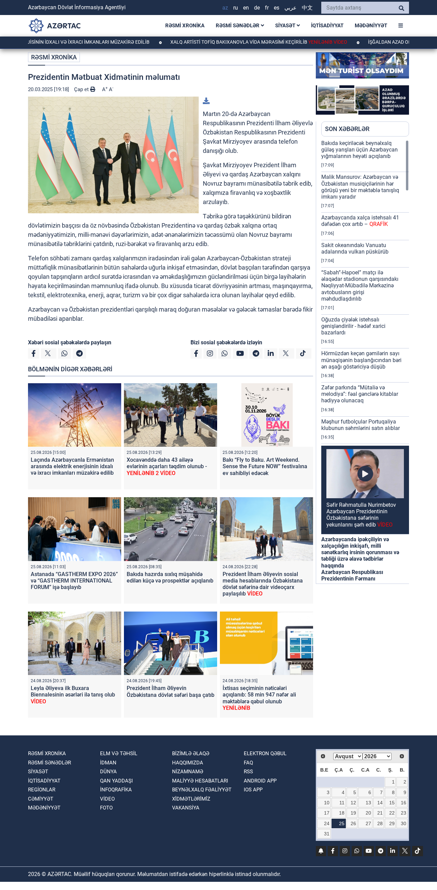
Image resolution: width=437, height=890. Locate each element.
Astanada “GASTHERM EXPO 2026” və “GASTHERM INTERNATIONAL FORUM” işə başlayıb (74, 580)
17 (326, 813)
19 (353, 813)
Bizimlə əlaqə (190, 753)
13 (368, 802)
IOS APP (253, 790)
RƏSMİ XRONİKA (185, 26)
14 (380, 802)
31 (326, 833)
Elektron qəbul (265, 753)
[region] (365, 362)
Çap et (82, 89)
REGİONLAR (41, 790)
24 (326, 823)
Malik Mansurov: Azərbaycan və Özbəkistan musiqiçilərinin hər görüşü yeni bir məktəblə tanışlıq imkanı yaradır (360, 187)
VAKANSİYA (185, 808)
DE (257, 7)
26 (353, 823)
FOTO (106, 808)
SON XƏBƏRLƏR (347, 128)
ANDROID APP (260, 781)
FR (267, 7)
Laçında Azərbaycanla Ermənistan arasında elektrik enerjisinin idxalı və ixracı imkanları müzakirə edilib (72, 466)
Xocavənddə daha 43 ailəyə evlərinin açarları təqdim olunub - (167, 466)
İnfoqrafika (116, 790)
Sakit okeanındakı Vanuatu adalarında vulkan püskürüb (355, 248)
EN (246, 7)
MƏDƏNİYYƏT (371, 26)
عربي (290, 7)
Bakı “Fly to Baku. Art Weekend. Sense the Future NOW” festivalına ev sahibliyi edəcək (265, 466)
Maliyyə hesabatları (200, 781)
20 (368, 813)
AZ (225, 7)
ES (276, 7)
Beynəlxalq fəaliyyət (201, 790)
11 (341, 802)
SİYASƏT (286, 26)
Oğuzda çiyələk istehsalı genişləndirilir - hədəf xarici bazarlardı (353, 326)
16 (403, 802)
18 (341, 813)
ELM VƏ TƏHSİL (118, 753)
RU (235, 7)
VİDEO (107, 799)
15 (392, 802)
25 (341, 823)
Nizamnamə (187, 772)
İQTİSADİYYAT (327, 26)
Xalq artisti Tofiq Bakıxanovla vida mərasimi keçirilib (229, 42)
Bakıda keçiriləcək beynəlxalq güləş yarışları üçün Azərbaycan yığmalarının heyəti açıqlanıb (359, 149)
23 (403, 813)
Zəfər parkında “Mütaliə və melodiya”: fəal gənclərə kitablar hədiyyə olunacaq (359, 394)
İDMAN (108, 763)
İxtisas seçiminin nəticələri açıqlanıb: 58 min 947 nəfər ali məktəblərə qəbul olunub (259, 698)
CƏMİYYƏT (40, 799)
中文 (307, 7)
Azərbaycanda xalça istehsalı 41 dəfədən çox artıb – (360, 220)
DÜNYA (108, 772)
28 (380, 823)
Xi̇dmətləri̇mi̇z (191, 799)
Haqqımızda (187, 763)
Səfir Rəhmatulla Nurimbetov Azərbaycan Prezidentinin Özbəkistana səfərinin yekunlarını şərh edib (361, 515)
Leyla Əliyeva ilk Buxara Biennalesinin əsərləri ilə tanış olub (73, 694)
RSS (248, 772)
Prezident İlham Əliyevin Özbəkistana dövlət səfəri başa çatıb (170, 691)
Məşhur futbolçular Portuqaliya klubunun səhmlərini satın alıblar (360, 424)
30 (403, 823)
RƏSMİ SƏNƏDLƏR (238, 26)
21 (380, 813)
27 (368, 823)
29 (392, 823)
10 (326, 802)
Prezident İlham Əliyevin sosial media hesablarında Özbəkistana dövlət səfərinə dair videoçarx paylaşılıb (263, 584)
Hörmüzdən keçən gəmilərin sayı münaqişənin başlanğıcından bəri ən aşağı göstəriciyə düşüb (361, 360)
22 (392, 813)
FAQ (248, 763)
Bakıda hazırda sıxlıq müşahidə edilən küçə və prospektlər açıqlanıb (170, 577)
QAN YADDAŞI (116, 781)
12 (353, 802)
